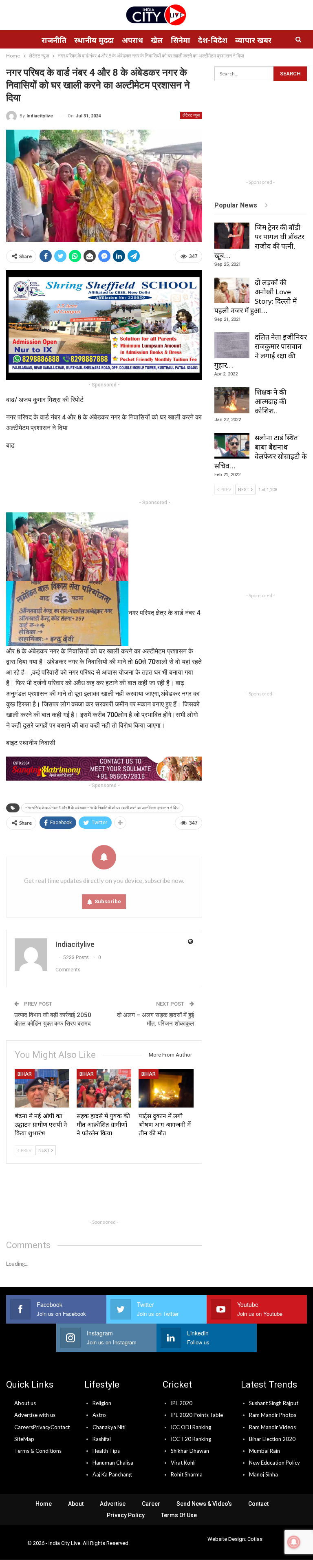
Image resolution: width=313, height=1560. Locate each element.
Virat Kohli (183, 1462)
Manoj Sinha (263, 1474)
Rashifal (102, 1439)
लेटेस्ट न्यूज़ (191, 115)
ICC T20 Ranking (191, 1439)
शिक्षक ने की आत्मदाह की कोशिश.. (270, 401)
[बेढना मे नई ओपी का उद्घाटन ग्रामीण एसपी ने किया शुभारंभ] (42, 1088)
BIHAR (25, 1074)
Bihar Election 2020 (272, 1439)
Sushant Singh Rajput (273, 1403)
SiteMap (24, 1439)
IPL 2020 (181, 1403)
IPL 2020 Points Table (197, 1415)
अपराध (132, 40)
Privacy (42, 1427)
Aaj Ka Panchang (112, 1474)
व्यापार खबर (253, 40)
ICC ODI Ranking (191, 1427)
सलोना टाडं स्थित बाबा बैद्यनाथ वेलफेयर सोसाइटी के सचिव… (260, 451)
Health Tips (106, 1450)
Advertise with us (34, 1415)
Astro (99, 1415)
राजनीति (54, 40)
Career (151, 1503)
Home (43, 1503)
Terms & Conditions (38, 1450)
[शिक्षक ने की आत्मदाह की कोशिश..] (231, 400)
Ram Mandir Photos (272, 1415)
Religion (102, 1403)
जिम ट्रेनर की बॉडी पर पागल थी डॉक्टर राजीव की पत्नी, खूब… (259, 241)
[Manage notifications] (293, 1542)
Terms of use (179, 1515)
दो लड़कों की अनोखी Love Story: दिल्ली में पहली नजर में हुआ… (255, 296)
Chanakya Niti (109, 1427)
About (76, 1503)
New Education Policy (274, 1462)
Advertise (113, 1503)
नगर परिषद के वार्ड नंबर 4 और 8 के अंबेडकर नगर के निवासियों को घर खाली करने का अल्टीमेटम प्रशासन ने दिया (102, 807)
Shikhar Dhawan (190, 1450)
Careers (23, 1427)
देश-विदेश (212, 40)
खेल (157, 40)
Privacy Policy (126, 1515)
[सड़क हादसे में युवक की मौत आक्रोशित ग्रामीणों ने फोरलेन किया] (104, 1088)
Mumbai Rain (264, 1450)
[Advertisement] (154, 476)
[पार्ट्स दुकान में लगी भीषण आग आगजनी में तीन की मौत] (166, 1088)
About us (25, 1403)
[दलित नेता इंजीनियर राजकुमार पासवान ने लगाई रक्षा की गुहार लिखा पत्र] (231, 345)
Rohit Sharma (187, 1474)
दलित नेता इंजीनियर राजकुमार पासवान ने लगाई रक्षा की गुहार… (260, 351)
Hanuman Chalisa (113, 1462)
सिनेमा (180, 40)
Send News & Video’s (204, 1503)
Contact (60, 1427)
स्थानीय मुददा (94, 40)
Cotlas (254, 1539)
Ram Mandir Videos (272, 1427)
